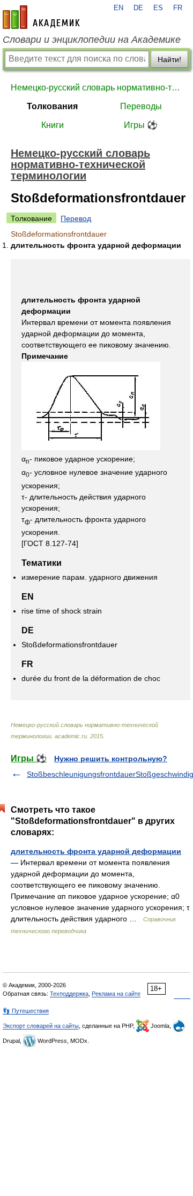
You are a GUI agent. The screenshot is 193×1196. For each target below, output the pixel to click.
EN (118, 8)
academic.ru (41, 17)
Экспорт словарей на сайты (41, 1026)
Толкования (52, 106)
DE (138, 8)
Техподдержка (69, 993)
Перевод (76, 218)
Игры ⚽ (141, 125)
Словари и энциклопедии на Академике (92, 39)
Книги (52, 125)
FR (177, 8)
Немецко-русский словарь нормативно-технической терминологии (96, 87)
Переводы (141, 106)
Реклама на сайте (116, 993)
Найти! (169, 59)
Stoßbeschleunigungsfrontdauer (81, 774)
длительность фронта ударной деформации (96, 851)
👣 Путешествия (26, 1011)
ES (158, 8)
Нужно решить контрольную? (110, 758)
